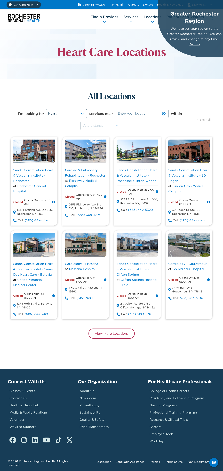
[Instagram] (24, 440)
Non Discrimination (201, 461)
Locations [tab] (152, 17)
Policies (155, 461)
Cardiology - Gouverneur (187, 264)
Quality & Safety (92, 420)
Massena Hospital (82, 269)
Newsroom (88, 398)
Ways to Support (22, 427)
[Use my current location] (163, 113)
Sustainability (90, 412)
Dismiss (194, 44)
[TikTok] (58, 440)
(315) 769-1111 (87, 298)
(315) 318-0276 (139, 314)
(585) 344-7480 (37, 314)
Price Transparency (94, 427)
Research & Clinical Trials (169, 420)
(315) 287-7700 (191, 298)
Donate (148, 4)
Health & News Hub (24, 405)
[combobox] (100, 125)
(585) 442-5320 (37, 220)
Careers (133, 4)
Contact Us (18, 398)
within (176, 113)
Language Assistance (130, 461)
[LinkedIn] (35, 440)
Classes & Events (22, 391)
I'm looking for (31, 113)
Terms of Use (174, 461)
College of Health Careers (169, 391)
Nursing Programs (164, 405)
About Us (87, 391)
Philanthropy (89, 405)
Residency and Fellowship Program (177, 398)
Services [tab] (130, 17)
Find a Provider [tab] (104, 17)
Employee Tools (161, 434)
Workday (157, 441)
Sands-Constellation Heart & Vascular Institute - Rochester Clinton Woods (137, 175)
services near (101, 113)
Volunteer (16, 420)
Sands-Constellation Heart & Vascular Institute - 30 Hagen (188, 175)
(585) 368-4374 (89, 215)
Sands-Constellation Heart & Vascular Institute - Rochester (33, 175)
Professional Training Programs (174, 412)
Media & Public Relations (28, 412)
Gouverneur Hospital (188, 269)
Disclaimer (104, 461)
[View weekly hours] (53, 202)
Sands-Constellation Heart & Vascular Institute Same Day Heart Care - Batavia (33, 269)
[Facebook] (13, 440)
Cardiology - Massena (81, 264)
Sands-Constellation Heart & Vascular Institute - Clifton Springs (137, 269)
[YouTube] (46, 440)
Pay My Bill (117, 4)
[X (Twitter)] (69, 440)
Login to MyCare (94, 4)
